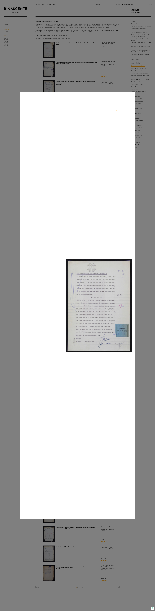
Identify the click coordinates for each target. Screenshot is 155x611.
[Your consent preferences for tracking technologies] (152, 608)
